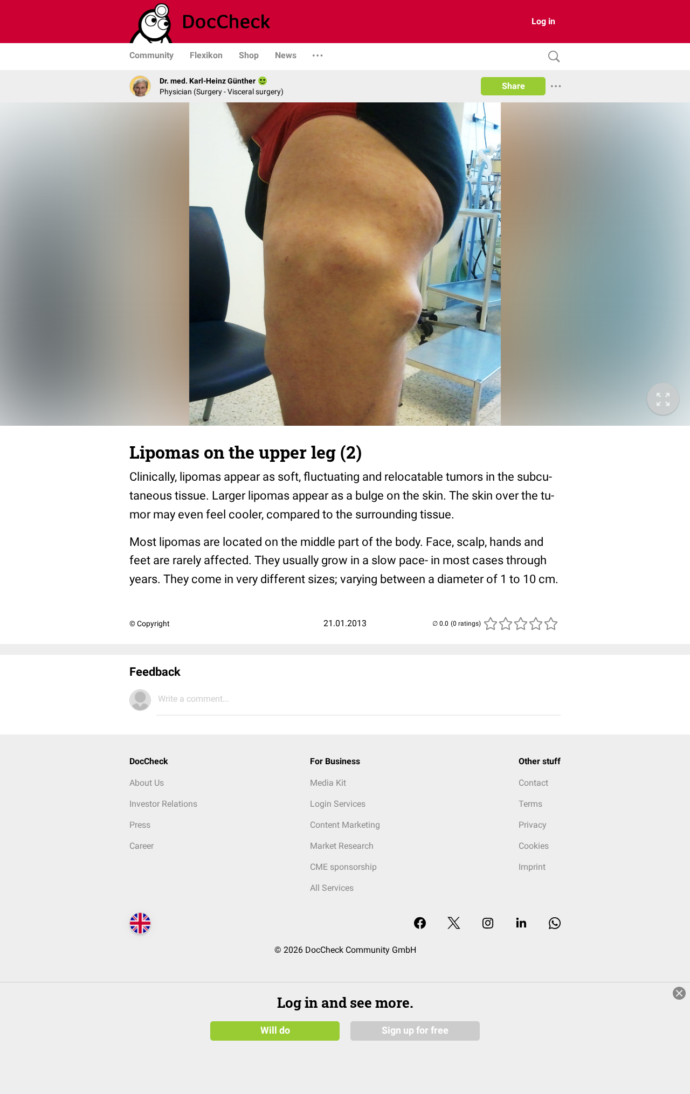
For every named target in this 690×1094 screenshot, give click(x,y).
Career (141, 846)
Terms (530, 804)
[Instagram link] (488, 924)
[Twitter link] (453, 924)
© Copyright (149, 623)
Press (139, 825)
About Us (146, 783)
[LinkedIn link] (521, 924)
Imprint (532, 867)
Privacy (533, 825)
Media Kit (328, 783)
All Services (332, 888)
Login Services (337, 804)
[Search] (551, 57)
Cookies (534, 846)
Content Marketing (345, 825)
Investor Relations (163, 804)
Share (513, 86)
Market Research (342, 846)
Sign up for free (415, 1030)
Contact (533, 783)
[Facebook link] (420, 924)
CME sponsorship (343, 867)
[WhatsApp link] (555, 924)
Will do (275, 1030)
